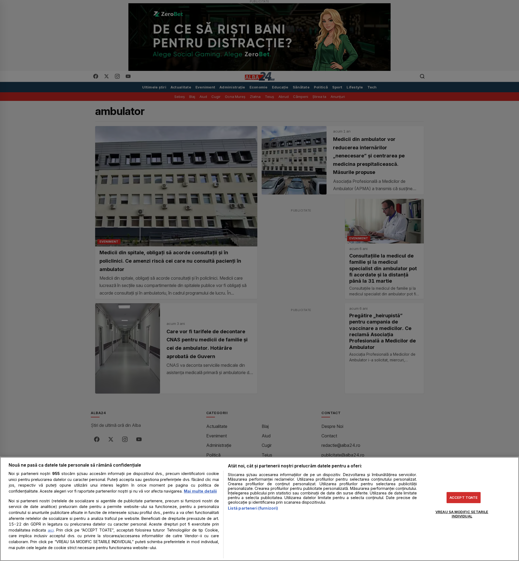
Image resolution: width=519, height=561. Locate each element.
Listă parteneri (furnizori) (253, 508)
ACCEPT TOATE (464, 497)
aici (51, 530)
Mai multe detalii (200, 491)
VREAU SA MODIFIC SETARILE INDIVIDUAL (461, 514)
